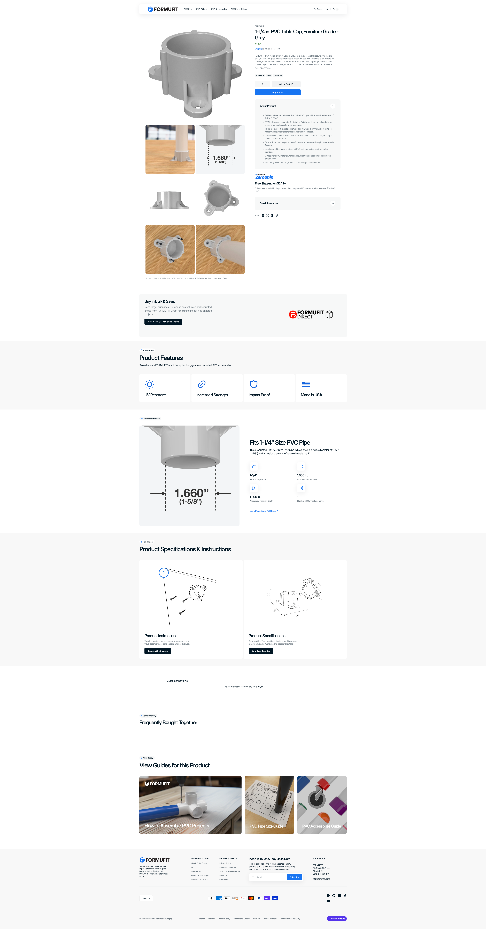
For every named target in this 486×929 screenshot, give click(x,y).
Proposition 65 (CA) (227, 867)
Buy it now (277, 92)
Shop (155, 278)
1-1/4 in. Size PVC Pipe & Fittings (173, 278)
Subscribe (294, 877)
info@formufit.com (321, 879)
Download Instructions (158, 651)
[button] (318, 9)
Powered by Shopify (164, 919)
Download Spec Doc (261, 651)
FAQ (192, 867)
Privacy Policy (225, 863)
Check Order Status (199, 863)
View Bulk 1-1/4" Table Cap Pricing (163, 321)
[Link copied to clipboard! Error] (276, 215)
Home (147, 278)
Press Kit (223, 875)
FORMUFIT (150, 919)
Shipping (258, 49)
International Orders (199, 879)
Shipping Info (196, 871)
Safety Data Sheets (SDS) (229, 871)
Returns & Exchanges (200, 875)
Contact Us (223, 879)
